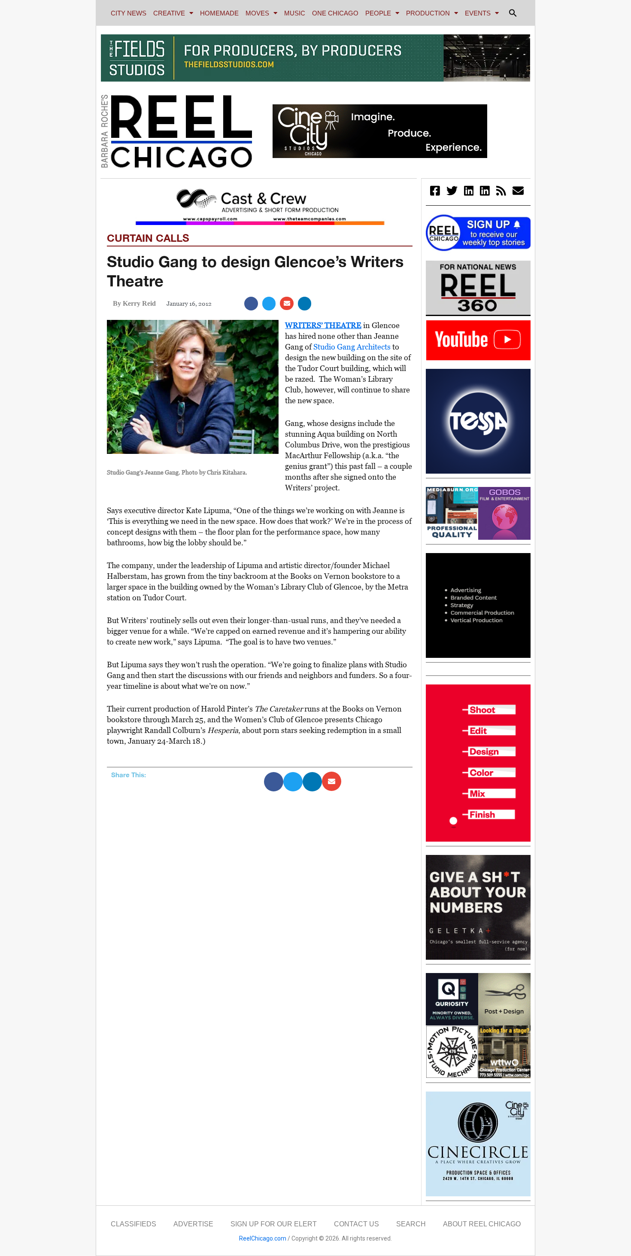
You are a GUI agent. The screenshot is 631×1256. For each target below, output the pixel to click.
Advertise (193, 1224)
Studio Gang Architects (352, 346)
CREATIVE (169, 13)
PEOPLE (378, 13)
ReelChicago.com (262, 1238)
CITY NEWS (128, 13)
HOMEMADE (219, 13)
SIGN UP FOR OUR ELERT (274, 1224)
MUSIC (294, 13)
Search (411, 1224)
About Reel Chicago (482, 1224)
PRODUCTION (428, 13)
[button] (513, 12)
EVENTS (478, 13)
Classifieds (133, 1224)
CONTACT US (356, 1224)
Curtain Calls (148, 238)
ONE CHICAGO (335, 13)
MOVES (257, 13)
